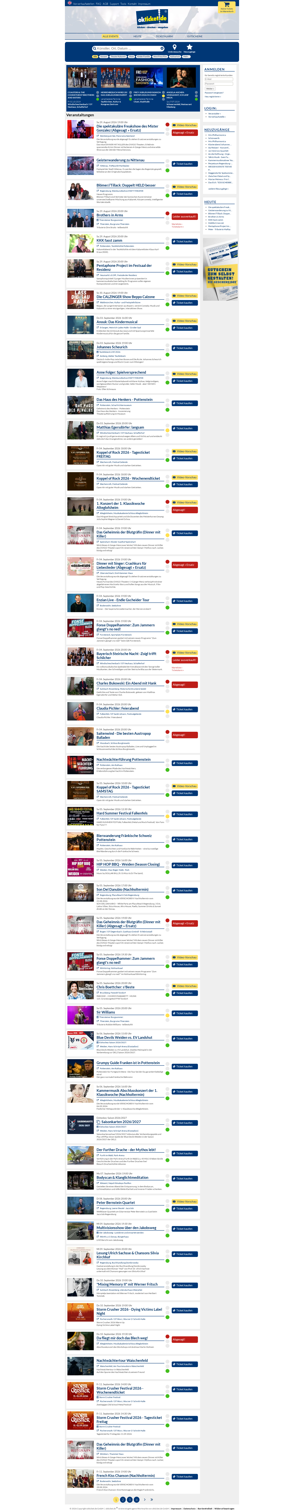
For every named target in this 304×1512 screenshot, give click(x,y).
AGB (105, 3)
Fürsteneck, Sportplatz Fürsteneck (116, 634)
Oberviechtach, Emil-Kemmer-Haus (116, 573)
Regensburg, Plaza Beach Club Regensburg (119, 895)
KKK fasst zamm (215, 220)
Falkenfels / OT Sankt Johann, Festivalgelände (120, 714)
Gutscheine (194, 36)
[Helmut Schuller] (98, 1236)
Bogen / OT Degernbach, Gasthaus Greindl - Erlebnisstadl (126, 931)
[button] (210, 88)
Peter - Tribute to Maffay (219, 229)
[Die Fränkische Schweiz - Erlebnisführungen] (98, 405)
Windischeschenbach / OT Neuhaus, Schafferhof (122, 433)
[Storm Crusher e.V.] (98, 1319)
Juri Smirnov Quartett (218, 150)
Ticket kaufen (184, 163)
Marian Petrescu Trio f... (219, 179)
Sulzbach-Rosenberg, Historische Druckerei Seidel (123, 688)
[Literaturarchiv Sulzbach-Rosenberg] (98, 1290)
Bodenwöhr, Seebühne (110, 605)
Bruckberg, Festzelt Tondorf (113, 992)
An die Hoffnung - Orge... (219, 154)
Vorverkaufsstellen (83, 3)
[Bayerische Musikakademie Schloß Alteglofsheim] (98, 513)
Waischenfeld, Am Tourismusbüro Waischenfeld (122, 1366)
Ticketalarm (164, 36)
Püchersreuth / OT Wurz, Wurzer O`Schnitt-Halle (122, 1319)
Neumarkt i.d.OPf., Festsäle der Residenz (118, 275)
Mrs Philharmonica (217, 135)
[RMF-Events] (98, 327)
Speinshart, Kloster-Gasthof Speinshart (118, 541)
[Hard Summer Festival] (98, 714)
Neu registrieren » (213, 96)
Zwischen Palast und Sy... (219, 176)
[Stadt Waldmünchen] (98, 302)
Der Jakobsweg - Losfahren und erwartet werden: (121, 1232)
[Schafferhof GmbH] (98, 433)
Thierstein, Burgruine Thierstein (114, 224)
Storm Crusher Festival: (110, 1397)
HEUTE (137, 36)
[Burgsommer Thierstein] (98, 224)
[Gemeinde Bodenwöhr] (98, 605)
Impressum (144, 3)
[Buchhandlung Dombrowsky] (98, 1262)
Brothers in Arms (216, 216)
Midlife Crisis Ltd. (216, 223)
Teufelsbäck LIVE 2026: (110, 352)
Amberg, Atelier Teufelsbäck (113, 356)
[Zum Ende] (152, 1499)
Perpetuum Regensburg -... (220, 163)
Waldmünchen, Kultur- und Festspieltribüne (120, 302)
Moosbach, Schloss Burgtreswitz (115, 743)
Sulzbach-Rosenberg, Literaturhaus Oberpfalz (121, 1290)
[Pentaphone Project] (98, 275)
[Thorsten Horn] (98, 743)
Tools (123, 3)
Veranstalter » (214, 113)
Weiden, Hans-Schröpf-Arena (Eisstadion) (119, 1046)
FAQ (98, 3)
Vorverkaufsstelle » (217, 116)
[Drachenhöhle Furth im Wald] (98, 1155)
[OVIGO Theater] (98, 136)
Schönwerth (214, 138)
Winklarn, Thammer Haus (112, 1454)
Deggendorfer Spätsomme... (221, 173)
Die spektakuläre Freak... (219, 207)
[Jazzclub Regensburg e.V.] (98, 1208)
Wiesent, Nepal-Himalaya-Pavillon (115, 1183)
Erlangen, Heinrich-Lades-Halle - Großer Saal (120, 327)
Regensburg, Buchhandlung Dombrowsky (119, 1262)
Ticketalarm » (178, 226)
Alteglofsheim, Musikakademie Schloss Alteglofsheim (124, 513)
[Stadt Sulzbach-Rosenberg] (98, 688)
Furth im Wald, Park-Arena (112, 1155)
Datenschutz (189, 1508)
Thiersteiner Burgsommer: (111, 220)
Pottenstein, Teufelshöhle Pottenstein (117, 246)
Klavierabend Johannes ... (220, 144)
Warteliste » (177, 224)
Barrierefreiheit (205, 1508)
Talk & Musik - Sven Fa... (219, 157)
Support (114, 3)
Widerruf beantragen (224, 1508)
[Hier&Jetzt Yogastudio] (98, 1183)
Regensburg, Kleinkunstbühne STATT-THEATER (121, 191)
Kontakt (132, 3)
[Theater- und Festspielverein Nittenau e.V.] (98, 165)
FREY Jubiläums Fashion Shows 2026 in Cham (147, 93)
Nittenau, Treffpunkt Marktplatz (114, 165)
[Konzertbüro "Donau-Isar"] (98, 992)
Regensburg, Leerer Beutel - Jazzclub (117, 1208)
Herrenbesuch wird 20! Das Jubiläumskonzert (114, 93)
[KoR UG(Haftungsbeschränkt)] (98, 462)
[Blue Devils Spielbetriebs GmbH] (98, 1046)
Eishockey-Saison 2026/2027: (113, 1042)
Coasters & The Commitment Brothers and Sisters (81, 95)
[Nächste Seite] (144, 1499)
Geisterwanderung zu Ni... (220, 210)
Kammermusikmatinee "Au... (221, 160)
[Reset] (162, 48)
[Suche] (94, 48)
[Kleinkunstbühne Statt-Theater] (98, 191)
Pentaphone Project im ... (219, 226)
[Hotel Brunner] (98, 356)
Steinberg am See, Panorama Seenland (117, 136)
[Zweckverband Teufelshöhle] (98, 246)
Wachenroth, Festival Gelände (114, 462)
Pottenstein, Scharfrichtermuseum (116, 405)
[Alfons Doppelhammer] (98, 634)
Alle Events (110, 36)
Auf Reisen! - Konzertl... (219, 147)
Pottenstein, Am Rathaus (111, 765)
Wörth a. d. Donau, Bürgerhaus (114, 1236)
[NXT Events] (98, 870)
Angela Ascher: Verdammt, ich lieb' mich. (178, 95)
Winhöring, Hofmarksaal (111, 968)
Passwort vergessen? (214, 92)
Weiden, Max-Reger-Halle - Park (114, 870)
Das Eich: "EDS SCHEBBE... (220, 182)
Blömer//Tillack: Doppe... (219, 213)
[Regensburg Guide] (98, 895)
